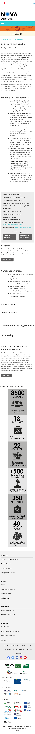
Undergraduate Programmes (10, 559)
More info (6, 375)
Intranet (15, 645)
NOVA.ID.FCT (5, 627)
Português (4, 3)
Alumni (3, 585)
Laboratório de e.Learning (23, 649)
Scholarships (8, 335)
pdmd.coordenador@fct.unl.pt (12, 225)
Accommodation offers (8, 615)
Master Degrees (6, 564)
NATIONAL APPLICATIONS (9, 237)
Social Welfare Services (8, 635)
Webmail (19, 653)
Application (7, 304)
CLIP (29, 645)
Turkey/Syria (5, 598)
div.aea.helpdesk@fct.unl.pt (23, 227)
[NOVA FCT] (9, 15)
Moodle (9, 649)
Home (4, 39)
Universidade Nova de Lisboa (10, 631)
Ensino (9, 39)
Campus (3, 640)
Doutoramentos (18, 39)
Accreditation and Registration (16, 325)
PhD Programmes (6, 568)
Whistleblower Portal (7, 610)
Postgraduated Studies (8, 573)
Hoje (23, 645)
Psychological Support (8, 589)
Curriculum (6, 260)
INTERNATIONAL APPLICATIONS (25, 237)
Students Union (6, 594)
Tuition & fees (8, 312)
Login (7, 645)
